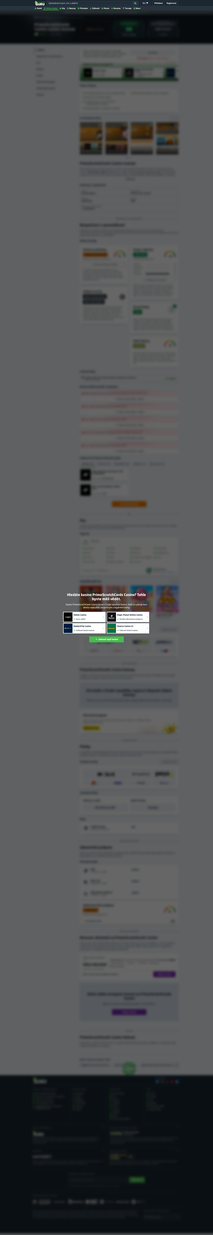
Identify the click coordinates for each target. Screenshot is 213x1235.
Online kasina (52, 8)
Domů (39, 8)
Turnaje (128, 8)
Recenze (117, 8)
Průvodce (84, 8)
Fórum (106, 8)
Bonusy (72, 8)
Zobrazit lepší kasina (108, 639)
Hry (63, 8)
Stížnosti (95, 8)
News (138, 8)
